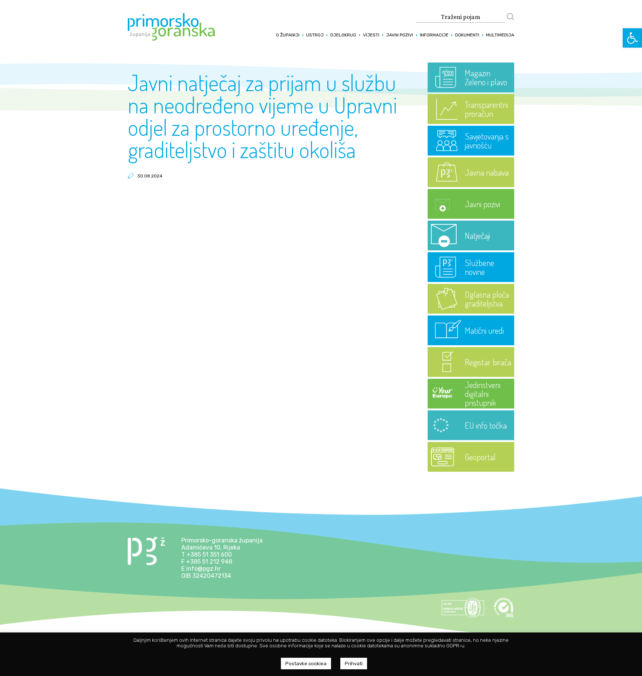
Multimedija (500, 35)
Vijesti (371, 35)
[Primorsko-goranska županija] (171, 38)
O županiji (287, 35)
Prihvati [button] (354, 663)
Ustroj (315, 35)
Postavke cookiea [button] (306, 663)
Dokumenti (467, 35)
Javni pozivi (399, 35)
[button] (632, 38)
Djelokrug (343, 35)
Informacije (434, 35)
